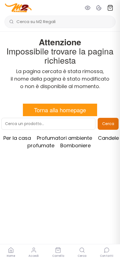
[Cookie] (99, 8)
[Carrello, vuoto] (110, 8)
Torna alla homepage (60, 110)
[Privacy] (88, 8)
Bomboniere (75, 145)
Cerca (108, 123)
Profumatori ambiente (64, 138)
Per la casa (17, 138)
